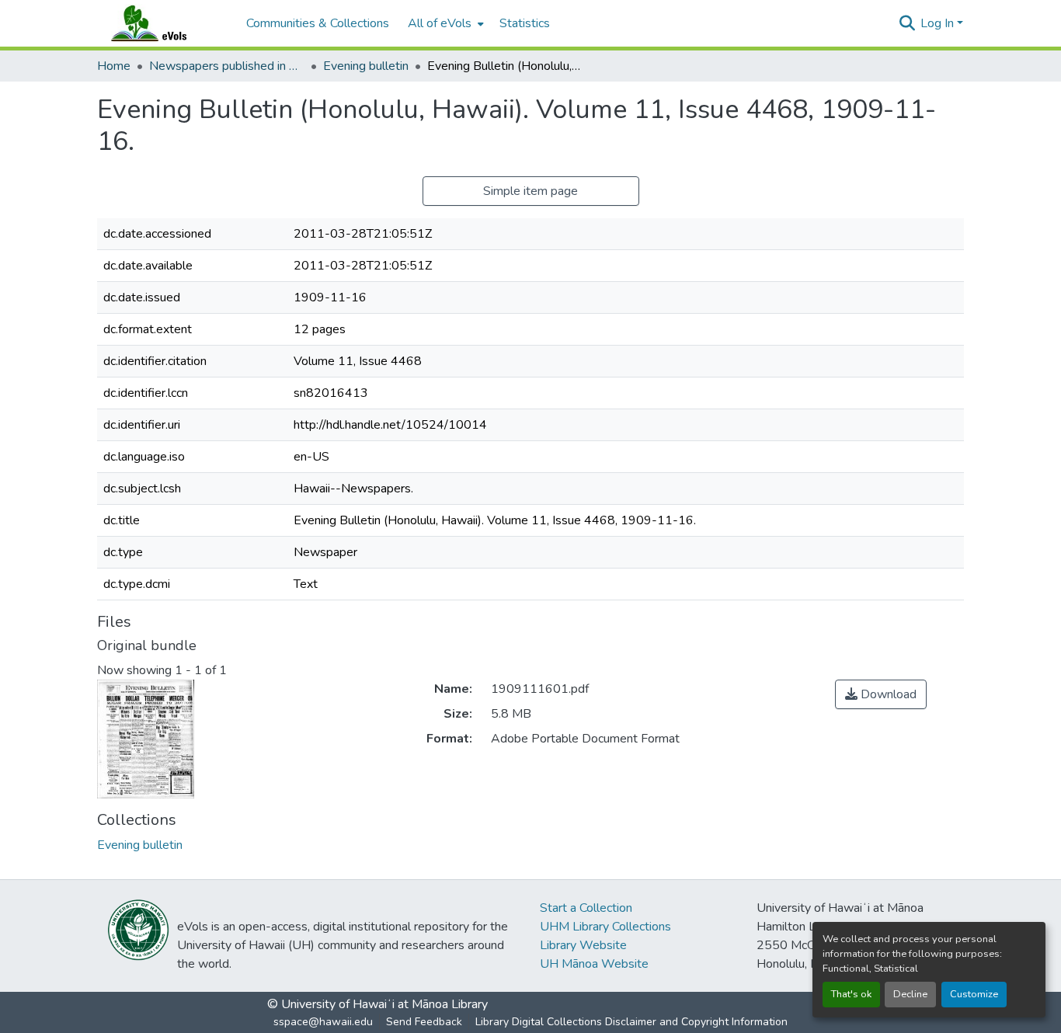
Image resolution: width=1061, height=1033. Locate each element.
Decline (910, 994)
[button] (164, 23)
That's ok (851, 994)
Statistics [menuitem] (524, 23)
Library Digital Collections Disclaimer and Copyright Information (631, 1021)
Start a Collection (586, 907)
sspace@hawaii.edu (323, 1021)
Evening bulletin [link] (366, 66)
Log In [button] (938, 23)
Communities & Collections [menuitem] (317, 23)
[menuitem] (444, 23)
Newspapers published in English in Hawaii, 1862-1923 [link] (226, 66)
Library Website (583, 945)
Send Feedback (424, 1021)
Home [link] (113, 66)
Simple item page (530, 191)
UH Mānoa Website (594, 963)
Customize (974, 994)
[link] (881, 694)
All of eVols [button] (439, 23)
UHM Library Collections (605, 926)
